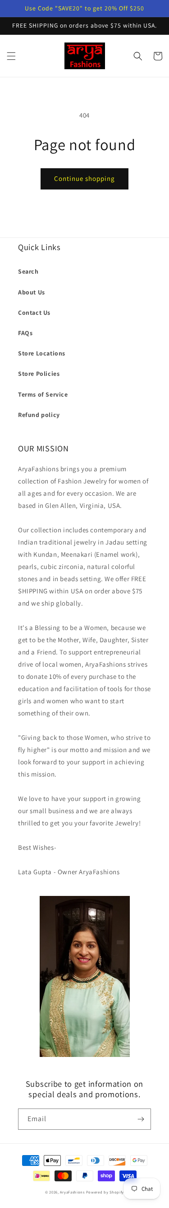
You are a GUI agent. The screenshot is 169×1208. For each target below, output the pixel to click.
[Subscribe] (141, 1119)
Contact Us (34, 312)
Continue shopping (84, 178)
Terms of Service (43, 394)
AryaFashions (72, 1191)
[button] (11, 56)
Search (28, 271)
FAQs (25, 333)
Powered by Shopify (105, 1191)
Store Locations (41, 353)
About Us (31, 292)
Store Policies (38, 374)
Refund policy (39, 415)
